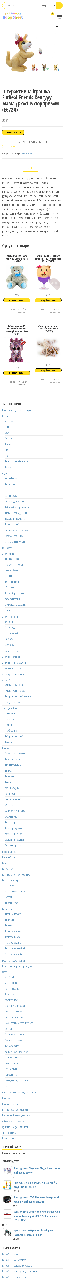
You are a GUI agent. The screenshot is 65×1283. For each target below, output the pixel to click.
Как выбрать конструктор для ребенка (19, 1271)
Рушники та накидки (13, 1057)
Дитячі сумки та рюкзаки (13, 674)
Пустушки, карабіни (13, 524)
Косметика (7, 909)
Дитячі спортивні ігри (11, 668)
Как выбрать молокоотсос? (14, 1260)
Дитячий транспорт (10, 617)
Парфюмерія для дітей (15, 948)
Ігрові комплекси (10, 852)
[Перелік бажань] (44, 16)
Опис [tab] (30, 167)
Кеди (7, 432)
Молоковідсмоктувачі (14, 501)
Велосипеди (10, 627)
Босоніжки (9, 421)
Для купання (10, 776)
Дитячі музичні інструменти (14, 662)
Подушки (6, 1098)
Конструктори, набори (15, 799)
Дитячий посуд (11, 478)
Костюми (8, 1028)
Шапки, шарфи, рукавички (16, 1080)
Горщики (8, 725)
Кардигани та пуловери (15, 1005)
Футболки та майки (13, 1074)
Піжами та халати (12, 1046)
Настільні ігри (10, 822)
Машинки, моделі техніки (13, 960)
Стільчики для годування (15, 541)
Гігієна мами (10, 719)
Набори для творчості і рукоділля (17, 966)
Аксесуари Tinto (12, 983)
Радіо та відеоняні (13, 599)
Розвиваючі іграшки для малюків (17, 1115)
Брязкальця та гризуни (15, 753)
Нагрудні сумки (11, 902)
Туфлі (7, 455)
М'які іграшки (26, 153)
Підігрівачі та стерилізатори (17, 507)
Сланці (7, 450)
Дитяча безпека (12, 558)
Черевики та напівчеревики (17, 461)
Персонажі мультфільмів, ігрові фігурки (20, 1092)
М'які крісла (10, 587)
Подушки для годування (15, 518)
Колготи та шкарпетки (14, 1017)
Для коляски (10, 770)
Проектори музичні (13, 828)
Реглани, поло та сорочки (16, 1051)
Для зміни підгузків (13, 914)
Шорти (7, 1086)
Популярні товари (10, 1104)
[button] (57, 27)
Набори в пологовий (14, 736)
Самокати (9, 639)
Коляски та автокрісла (12, 880)
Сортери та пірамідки (14, 839)
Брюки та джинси (12, 988)
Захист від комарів (13, 942)
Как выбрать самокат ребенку (15, 1277)
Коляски (8, 897)
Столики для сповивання (15, 604)
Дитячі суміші (10, 484)
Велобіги (9, 622)
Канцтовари (7, 869)
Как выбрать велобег (12, 1254)
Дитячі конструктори (11, 657)
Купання (8, 576)
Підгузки (8, 742)
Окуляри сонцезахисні (14, 1040)
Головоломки (8, 548)
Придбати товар (13, 132)
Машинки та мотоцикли (15, 811)
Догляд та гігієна (9, 708)
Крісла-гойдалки (12, 570)
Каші (6, 490)
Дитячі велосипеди (10, 651)
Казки (4, 863)
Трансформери (9, 1133)
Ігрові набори (8, 857)
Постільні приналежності (16, 593)
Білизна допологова (14, 684)
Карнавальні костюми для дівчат (16, 874)
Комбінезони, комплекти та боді (19, 1023)
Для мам (6, 680)
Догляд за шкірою (12, 937)
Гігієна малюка (11, 713)
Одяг (4, 972)
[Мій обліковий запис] (47, 16)
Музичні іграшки (12, 816)
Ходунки (8, 610)
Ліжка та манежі (12, 581)
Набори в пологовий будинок (18, 696)
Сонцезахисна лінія (13, 954)
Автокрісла (9, 885)
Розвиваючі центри (13, 834)
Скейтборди (10, 645)
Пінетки (8, 444)
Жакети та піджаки (13, 1000)
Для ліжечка (10, 782)
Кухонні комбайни (13, 495)
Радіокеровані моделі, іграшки (16, 1109)
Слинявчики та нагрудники (16, 530)
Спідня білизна (11, 1063)
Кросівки (8, 438)
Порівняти (11, 309)
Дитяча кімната (9, 553)
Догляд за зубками (13, 931)
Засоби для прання (13, 730)
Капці (7, 427)
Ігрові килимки (11, 793)
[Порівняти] (41, 16)
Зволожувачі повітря (14, 564)
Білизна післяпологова (15, 690)
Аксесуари (9, 977)
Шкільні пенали (9, 1138)
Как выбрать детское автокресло (17, 1265)
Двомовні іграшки (12, 759)
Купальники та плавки (14, 1034)
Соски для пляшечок (14, 536)
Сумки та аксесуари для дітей (15, 1127)
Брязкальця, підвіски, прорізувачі (17, 410)
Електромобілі (11, 633)
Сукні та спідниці (12, 1069)
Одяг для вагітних (12, 702)
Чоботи (8, 467)
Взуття (5, 416)
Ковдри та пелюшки (13, 1011)
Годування (7, 473)
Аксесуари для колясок (15, 891)
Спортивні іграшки (13, 845)
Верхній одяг (10, 994)
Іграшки (5, 748)
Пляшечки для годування (16, 513)
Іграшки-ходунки (12, 788)
